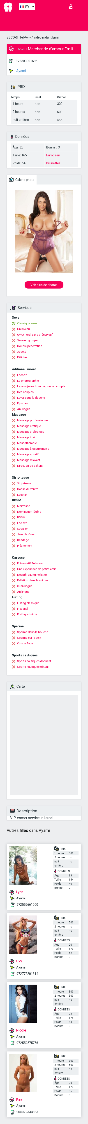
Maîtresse (23, 506)
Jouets (21, 351)
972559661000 (27, 905)
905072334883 (27, 1112)
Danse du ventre (27, 489)
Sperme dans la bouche (32, 632)
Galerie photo (24, 180)
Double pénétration (29, 346)
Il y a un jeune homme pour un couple (41, 386)
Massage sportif (28, 454)
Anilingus (23, 591)
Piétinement (24, 545)
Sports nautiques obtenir (33, 666)
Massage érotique (29, 426)
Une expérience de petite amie (36, 569)
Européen (53, 155)
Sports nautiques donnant (34, 661)
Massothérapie (27, 443)
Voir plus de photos (44, 285)
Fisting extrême (27, 614)
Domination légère (29, 511)
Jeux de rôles (26, 534)
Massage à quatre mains (33, 448)
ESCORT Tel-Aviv (19, 37)
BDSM (21, 517)
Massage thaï (26, 437)
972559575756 (27, 1043)
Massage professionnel (32, 420)
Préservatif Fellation (30, 563)
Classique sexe (27, 323)
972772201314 (27, 974)
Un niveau (23, 329)
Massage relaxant (28, 460)
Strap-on (22, 528)
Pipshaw (22, 403)
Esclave (22, 523)
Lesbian (22, 494)
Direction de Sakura (30, 465)
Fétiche (22, 357)
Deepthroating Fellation (32, 574)
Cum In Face (25, 643)
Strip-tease (24, 483)
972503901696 (26, 61)
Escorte (22, 375)
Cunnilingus (24, 586)
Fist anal (22, 608)
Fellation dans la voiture (32, 580)
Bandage (23, 540)
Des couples (25, 392)
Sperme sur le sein (29, 637)
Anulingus (23, 409)
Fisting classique (28, 603)
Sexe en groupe (27, 340)
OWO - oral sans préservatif (35, 334)
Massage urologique (30, 431)
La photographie (28, 380)
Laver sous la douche (31, 397)
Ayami (20, 71)
